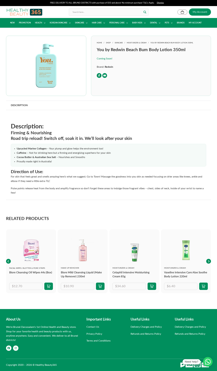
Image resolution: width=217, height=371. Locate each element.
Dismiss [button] (160, 3)
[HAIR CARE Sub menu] (104, 23)
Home (99, 43)
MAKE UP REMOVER (70, 268)
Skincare (119, 43)
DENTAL (153, 23)
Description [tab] (19, 105)
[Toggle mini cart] (182, 12)
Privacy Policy (94, 334)
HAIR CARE (97, 23)
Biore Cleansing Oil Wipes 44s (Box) (30, 272)
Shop (108, 43)
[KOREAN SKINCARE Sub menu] (70, 23)
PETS (167, 23)
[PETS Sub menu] (172, 23)
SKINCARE (79, 23)
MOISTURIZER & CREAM (123, 268)
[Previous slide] (8, 261)
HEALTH (38, 23)
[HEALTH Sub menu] (45, 23)
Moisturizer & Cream (136, 43)
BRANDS (181, 23)
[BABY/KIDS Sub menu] (145, 23)
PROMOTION (25, 23)
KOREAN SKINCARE (58, 23)
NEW (12, 23)
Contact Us (92, 327)
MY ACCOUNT (195, 23)
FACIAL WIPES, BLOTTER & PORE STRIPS (27, 268)
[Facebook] (99, 75)
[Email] (104, 75)
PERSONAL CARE (117, 23)
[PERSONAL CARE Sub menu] (127, 23)
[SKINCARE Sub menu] (87, 23)
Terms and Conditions (98, 340)
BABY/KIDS (137, 23)
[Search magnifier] (145, 12)
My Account (200, 12)
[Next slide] (208, 261)
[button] (65, 46)
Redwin (109, 67)
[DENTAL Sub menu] (160, 23)
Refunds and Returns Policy (146, 334)
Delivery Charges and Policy (146, 327)
